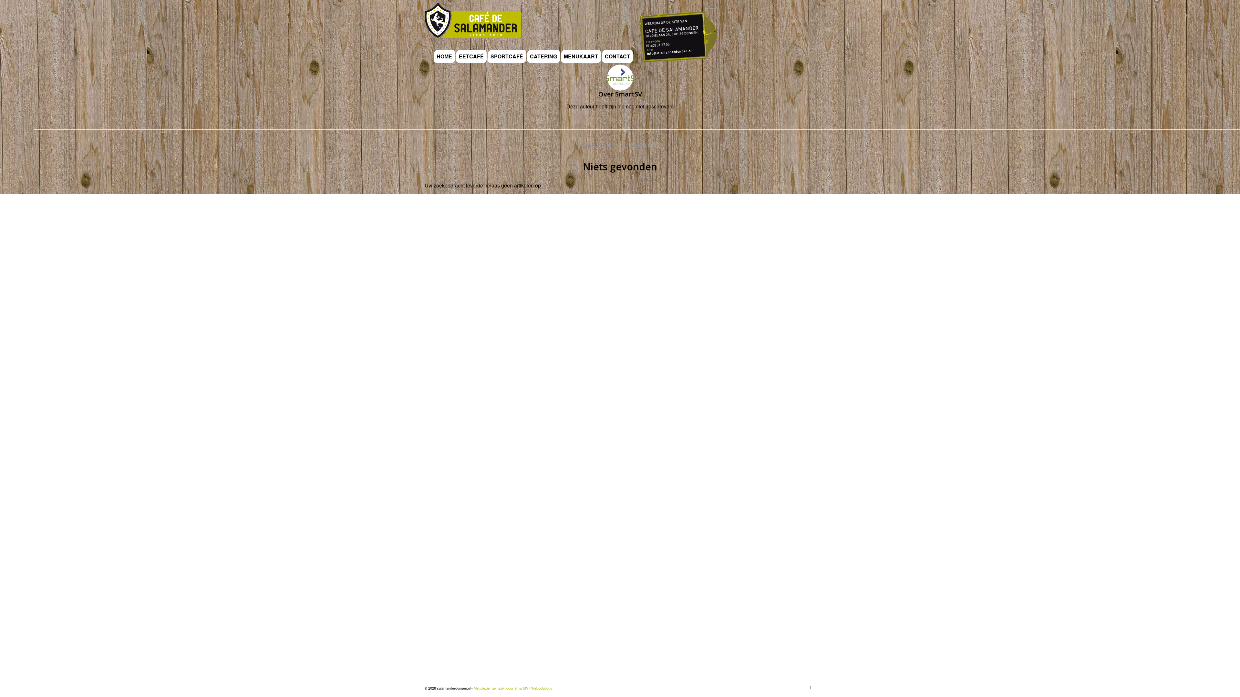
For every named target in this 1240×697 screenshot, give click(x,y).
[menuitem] (444, 56)
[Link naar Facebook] (810, 687)
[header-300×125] (473, 24)
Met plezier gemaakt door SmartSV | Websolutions (513, 688)
